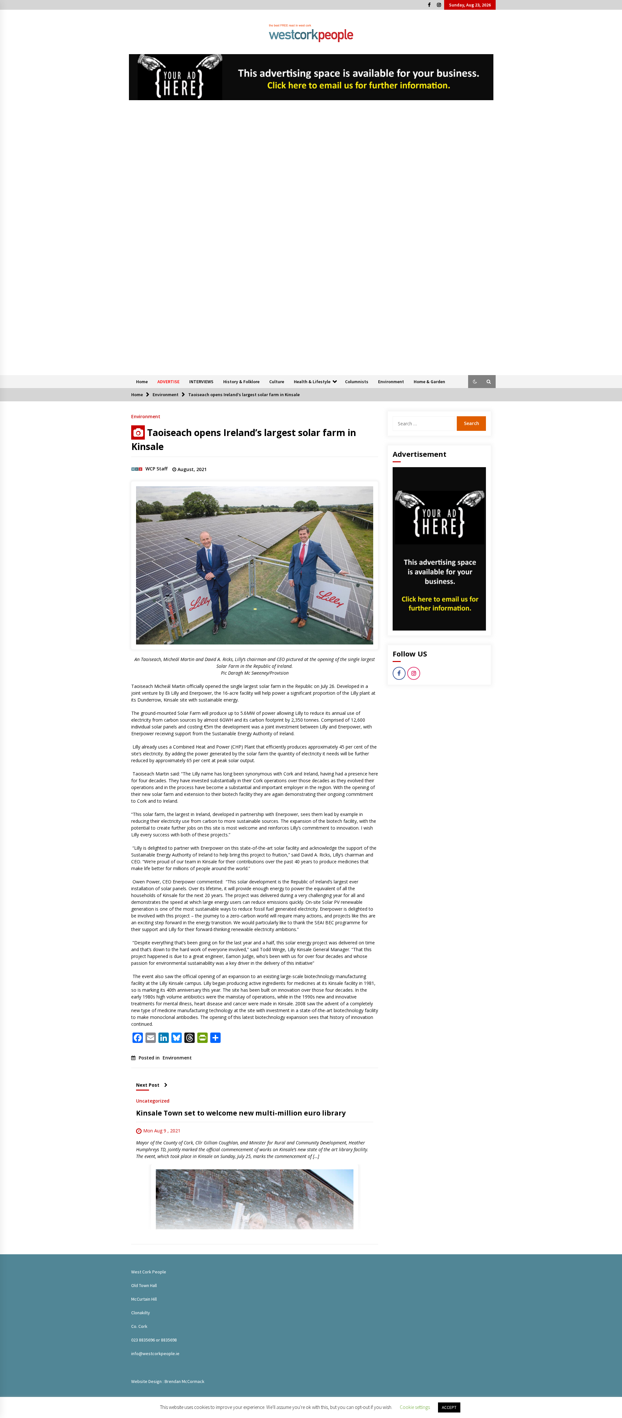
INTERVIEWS (201, 381)
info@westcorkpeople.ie (155, 1353)
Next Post (147, 1085)
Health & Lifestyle (312, 381)
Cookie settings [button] (415, 1407)
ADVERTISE (168, 381)
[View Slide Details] (311, 77)
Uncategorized (152, 1100)
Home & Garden (429, 381)
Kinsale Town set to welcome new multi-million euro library (241, 1112)
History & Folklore (241, 381)
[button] (475, 381)
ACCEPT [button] (449, 1407)
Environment (391, 381)
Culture (276, 381)
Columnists (356, 381)
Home (142, 381)
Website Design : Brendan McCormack (167, 1381)
